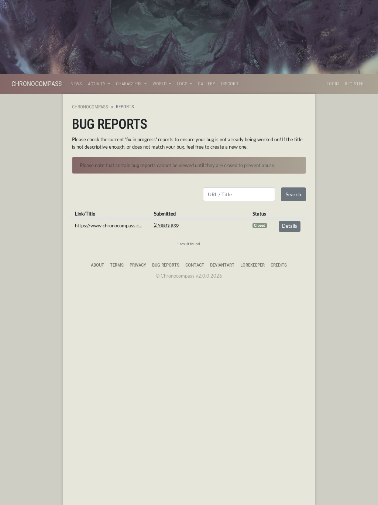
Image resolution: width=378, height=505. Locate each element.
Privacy (138, 265)
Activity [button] (97, 84)
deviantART (222, 265)
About (97, 265)
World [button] (160, 84)
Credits (279, 265)
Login (333, 84)
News (76, 84)
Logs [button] (183, 84)
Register (354, 84)
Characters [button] (129, 84)
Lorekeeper (252, 265)
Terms (117, 265)
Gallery (206, 84)
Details (289, 226)
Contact (194, 265)
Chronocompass (36, 84)
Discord (229, 84)
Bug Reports (165, 265)
